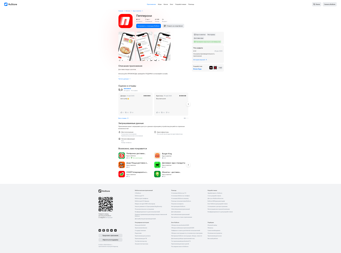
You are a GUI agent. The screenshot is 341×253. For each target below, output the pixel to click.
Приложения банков (141, 228)
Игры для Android (140, 225)
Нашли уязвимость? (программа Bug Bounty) (148, 206)
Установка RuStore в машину (180, 198)
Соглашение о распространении (217, 206)
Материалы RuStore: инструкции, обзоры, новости (186, 236)
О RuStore (138, 193)
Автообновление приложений (180, 214)
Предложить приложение (110, 235)
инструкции (108, 217)
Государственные (140, 230)
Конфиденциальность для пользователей (147, 212)
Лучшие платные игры (141, 244)
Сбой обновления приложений (180, 209)
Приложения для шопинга (142, 236)
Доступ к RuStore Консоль (215, 198)
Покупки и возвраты (177, 204)
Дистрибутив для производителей (145, 219)
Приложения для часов (215, 236)
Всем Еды (197, 69)
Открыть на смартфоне (175, 26)
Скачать (329, 4)
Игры (160, 4)
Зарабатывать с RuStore (215, 193)
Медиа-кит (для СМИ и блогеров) (145, 204)
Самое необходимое (214, 230)
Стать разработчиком (214, 196)
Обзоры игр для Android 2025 (180, 225)
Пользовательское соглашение (144, 209)
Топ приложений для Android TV (181, 241)
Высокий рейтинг (213, 238)
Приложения (151, 4)
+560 (220, 68)
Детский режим (176, 212)
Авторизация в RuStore (178, 206)
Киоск (166, 4)
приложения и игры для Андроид (108, 246)
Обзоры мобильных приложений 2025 (182, 228)
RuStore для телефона (141, 198)
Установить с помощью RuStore (148, 26)
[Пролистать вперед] (188, 104)
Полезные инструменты (215, 233)
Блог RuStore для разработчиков (218, 204)
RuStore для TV (139, 196)
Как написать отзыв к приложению (181, 217)
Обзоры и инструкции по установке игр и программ (186, 233)
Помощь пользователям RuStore (181, 201)
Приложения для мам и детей (180, 244)
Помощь (191, 4)
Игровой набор (212, 225)
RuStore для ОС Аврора (142, 201)
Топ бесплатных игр (141, 241)
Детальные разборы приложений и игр (183, 238)
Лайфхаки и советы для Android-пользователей (185, 230)
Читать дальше (123, 79)
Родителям (138, 233)
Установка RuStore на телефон (180, 196)
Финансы (210, 228)
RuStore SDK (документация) (216, 201)
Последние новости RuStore (179, 246)
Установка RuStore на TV (178, 193)
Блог (171, 4)
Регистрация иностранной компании (219, 209)
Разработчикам (180, 4)
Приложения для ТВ (141, 238)
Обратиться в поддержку (110, 240)
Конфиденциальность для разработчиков (220, 212)
